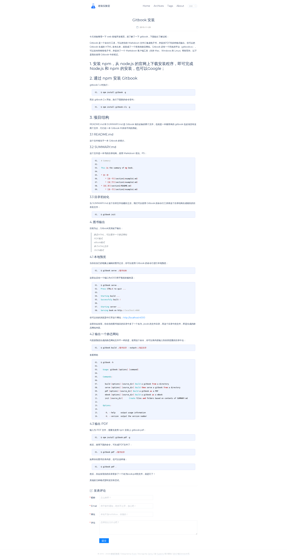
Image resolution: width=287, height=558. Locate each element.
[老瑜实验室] (93, 6)
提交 (104, 540)
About (180, 5)
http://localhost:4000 (134, 317)
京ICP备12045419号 (181, 554)
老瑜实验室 (104, 5)
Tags (170, 5)
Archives (159, 5)
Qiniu (150, 554)
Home (146, 5)
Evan (134, 554)
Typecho (160, 554)
